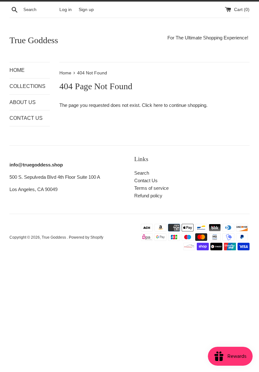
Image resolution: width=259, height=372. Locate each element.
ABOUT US (22, 102)
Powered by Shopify (86, 237)
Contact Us (146, 180)
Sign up (86, 9)
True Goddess (33, 40)
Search (141, 173)
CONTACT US (26, 118)
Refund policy (148, 195)
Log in (65, 9)
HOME (17, 70)
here (158, 105)
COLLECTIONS (27, 86)
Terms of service (151, 188)
